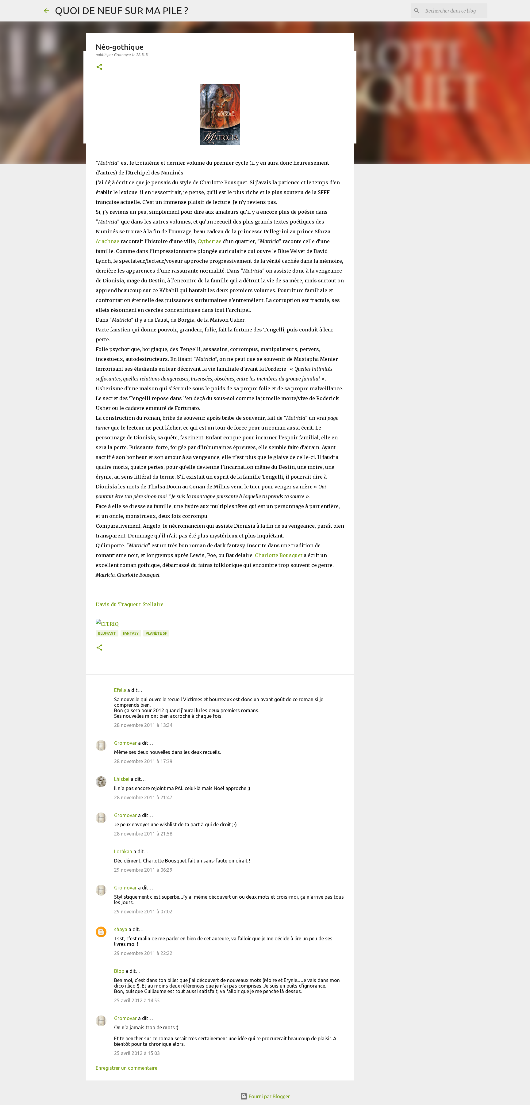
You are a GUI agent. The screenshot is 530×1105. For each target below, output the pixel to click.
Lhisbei (121, 779)
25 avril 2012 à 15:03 (137, 1053)
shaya (120, 929)
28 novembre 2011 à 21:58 (143, 833)
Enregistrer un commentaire (126, 1068)
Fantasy (131, 633)
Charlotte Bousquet (278, 555)
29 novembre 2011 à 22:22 (143, 953)
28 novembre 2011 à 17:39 (143, 761)
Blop (119, 971)
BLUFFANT (107, 633)
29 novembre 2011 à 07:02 (143, 911)
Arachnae (107, 241)
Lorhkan (123, 851)
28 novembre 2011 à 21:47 (143, 797)
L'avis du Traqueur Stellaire (129, 604)
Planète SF (156, 633)
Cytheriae (209, 241)
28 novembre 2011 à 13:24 (143, 725)
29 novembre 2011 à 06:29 (143, 870)
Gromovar (125, 743)
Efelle (120, 690)
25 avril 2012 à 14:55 (137, 1000)
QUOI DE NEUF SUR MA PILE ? (121, 10)
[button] (99, 67)
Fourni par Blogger (269, 1096)
